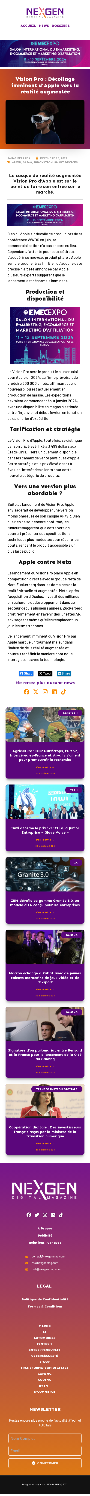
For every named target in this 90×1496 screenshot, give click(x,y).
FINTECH (44, 1344)
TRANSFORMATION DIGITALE (57, 1089)
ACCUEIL (28, 26)
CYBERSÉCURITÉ (44, 1356)
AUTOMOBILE (45, 1338)
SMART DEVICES (66, 162)
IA (76, 862)
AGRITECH (70, 712)
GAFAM (27, 162)
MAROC (45, 1326)
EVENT (44, 1386)
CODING (44, 1380)
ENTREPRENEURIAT (44, 1350)
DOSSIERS (61, 26)
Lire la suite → (45, 767)
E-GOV (44, 1362)
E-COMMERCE (44, 1392)
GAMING (72, 935)
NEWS (44, 26)
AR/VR (16, 162)
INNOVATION (43, 162)
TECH (74, 790)
